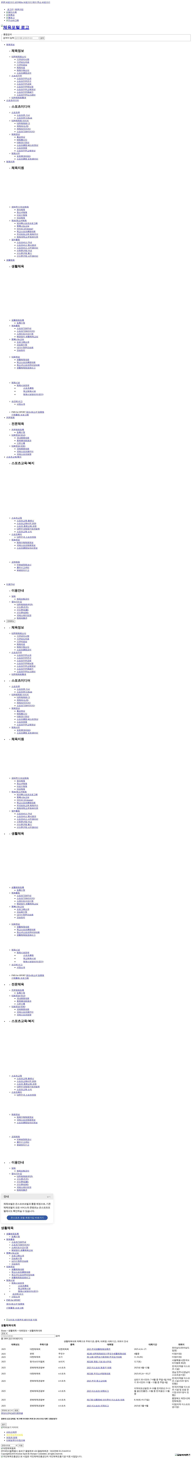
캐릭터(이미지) (24, 129)
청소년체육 (22, 212)
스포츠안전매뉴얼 (25, 87)
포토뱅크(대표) (24, 156)
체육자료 (21, 67)
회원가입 (19, 9)
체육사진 (15, 153)
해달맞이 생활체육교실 (27, 337)
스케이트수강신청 (25, 334)
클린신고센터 (23, 567)
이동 (20, 1445)
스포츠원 (15, 112)
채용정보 (15, 540)
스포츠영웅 (22, 148)
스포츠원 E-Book (24, 118)
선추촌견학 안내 (24, 251)
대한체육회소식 (18, 57)
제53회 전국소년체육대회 (98, 1373)
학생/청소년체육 (19, 220)
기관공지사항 (23, 59)
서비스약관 (11, 1432)
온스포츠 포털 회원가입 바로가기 (27, 1218)
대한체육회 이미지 (20, 121)
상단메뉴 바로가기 (23, 2)
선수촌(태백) (22, 613)
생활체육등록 (17, 320)
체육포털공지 (23, 599)
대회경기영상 (23, 142)
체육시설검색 (23, 385)
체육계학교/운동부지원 (27, 237)
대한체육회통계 (18, 98)
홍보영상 (21, 137)
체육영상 (15, 134)
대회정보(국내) (18, 435)
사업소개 (21, 404)
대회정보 (15, 357)
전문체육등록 (17, 430)
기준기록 (21, 443)
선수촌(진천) (22, 607)
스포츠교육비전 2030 (26, 523)
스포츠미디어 (12, 100)
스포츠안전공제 (24, 84)
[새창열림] (11, 12)
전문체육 (10, 417)
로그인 (10, 9)
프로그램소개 (23, 342)
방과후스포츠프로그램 (27, 223)
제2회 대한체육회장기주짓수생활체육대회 (106, 1354)
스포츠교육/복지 (13, 457)
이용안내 (10, 584)
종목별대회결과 (24, 440)
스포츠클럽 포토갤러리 (27, 159)
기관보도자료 (23, 62)
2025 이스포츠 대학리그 (98, 1391)
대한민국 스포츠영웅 (26, 537)
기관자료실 (22, 65)
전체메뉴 (10, 621)
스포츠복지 (16, 534)
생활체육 (10, 260)
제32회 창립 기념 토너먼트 (99, 1362)
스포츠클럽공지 (24, 73)
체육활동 (15, 326)
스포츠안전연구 (24, 81)
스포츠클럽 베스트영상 (27, 145)
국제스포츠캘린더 (25, 451)
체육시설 (15, 383)
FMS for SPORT (18, 412)
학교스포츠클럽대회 (26, 231)
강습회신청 (22, 345)
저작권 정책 (11, 1437)
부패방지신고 (23, 570)
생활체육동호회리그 (26, 368)
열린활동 (15, 240)
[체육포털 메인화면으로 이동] (15, 27)
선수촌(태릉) (22, 610)
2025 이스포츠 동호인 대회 (99, 1368)
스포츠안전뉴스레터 (26, 95)
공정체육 (15, 562)
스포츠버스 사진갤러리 (27, 248)
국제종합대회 (23, 449)
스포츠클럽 (28, 388)
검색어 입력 (8, 38)
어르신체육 (22, 215)
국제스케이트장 (24, 615)
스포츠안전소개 (24, 78)
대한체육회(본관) (25, 604)
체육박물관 (22, 618)
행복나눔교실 (23, 226)
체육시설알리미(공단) (33, 394)
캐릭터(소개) (22, 126)
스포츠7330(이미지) (26, 131)
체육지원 (10, 162)
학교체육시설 (29, 391)
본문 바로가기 (8, 2)
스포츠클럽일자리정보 (27, 548)
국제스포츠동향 (24, 454)
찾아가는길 (16, 602)
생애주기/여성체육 (20, 207)
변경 (16, 1410)
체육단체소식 (23, 70)
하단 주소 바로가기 (41, 2)
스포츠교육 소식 (24, 532)
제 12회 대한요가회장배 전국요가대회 (104, 1357)
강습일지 (21, 350)
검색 (42, 38)
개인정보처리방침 (14, 1435)
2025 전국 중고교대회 (97, 1381)
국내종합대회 (23, 438)
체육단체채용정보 (25, 542)
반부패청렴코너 (24, 565)
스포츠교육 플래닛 (25, 521)
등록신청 (21, 323)
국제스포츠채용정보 (26, 545)
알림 (13, 596)
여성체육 (21, 218)
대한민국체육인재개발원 (28, 529)
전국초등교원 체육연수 (27, 234)
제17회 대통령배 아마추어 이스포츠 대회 (105, 1400)
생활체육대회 (23, 360)
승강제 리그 (16, 401)
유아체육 (21, 210)
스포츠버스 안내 (24, 242)
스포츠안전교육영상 (26, 89)
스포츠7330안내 (24, 328)
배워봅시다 (22, 140)
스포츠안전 (16, 76)
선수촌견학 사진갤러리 (27, 256)
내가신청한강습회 (25, 347)
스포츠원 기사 (23, 115)
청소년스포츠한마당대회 (28, 365)
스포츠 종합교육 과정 (27, 526)
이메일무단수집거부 (15, 1440)
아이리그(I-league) (25, 229)
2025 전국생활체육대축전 (98, 1349)
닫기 (49, 1197)
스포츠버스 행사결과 (26, 245)
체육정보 (10, 44)
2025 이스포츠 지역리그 (98, 1406)
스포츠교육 (16, 518)
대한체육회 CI (23, 123)
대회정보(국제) (18, 446)
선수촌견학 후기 (24, 253)
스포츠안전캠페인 (25, 92)
